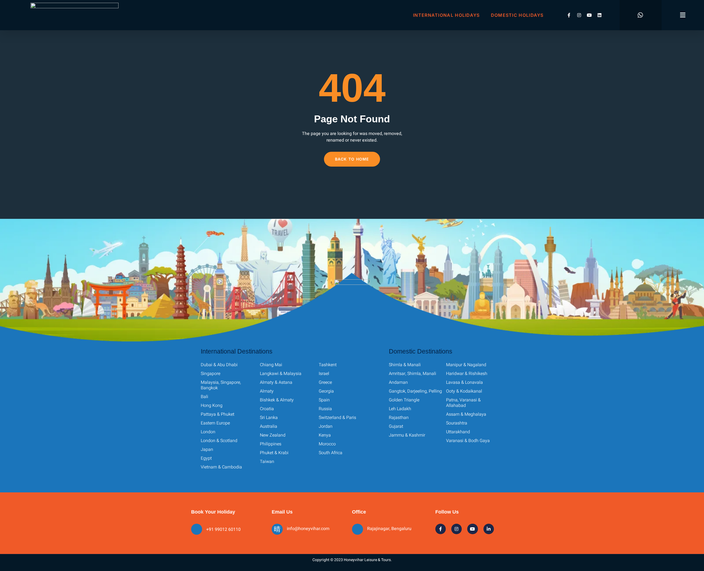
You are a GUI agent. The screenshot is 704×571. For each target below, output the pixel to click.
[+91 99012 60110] (196, 529)
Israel (324, 373)
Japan (207, 449)
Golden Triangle (404, 400)
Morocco (327, 444)
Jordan (325, 426)
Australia (268, 426)
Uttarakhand (458, 432)
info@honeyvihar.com (308, 528)
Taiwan (267, 461)
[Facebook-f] (569, 15)
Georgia (326, 391)
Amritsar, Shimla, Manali (412, 373)
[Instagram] (579, 15)
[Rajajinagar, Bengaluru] (357, 529)
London (208, 432)
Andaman (398, 382)
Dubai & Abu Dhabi (219, 365)
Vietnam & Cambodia (221, 467)
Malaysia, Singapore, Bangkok (221, 385)
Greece (325, 382)
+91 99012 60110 (223, 529)
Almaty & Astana (276, 382)
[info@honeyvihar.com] (277, 529)
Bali (204, 396)
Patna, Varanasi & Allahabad (463, 403)
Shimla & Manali (405, 365)
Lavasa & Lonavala (464, 382)
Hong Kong (211, 405)
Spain (324, 400)
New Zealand (272, 435)
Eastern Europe (215, 423)
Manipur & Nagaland (466, 365)
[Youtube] (589, 15)
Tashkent (328, 365)
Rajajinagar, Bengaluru (389, 528)
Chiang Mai (271, 365)
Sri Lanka (269, 417)
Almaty (267, 391)
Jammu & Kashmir (407, 435)
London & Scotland (219, 440)
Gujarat (396, 426)
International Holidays (446, 15)
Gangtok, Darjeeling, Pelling (415, 391)
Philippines (270, 444)
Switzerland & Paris (337, 417)
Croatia (267, 409)
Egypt (206, 458)
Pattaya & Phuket (217, 414)
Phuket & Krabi (274, 452)
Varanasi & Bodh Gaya (468, 440)
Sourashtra (456, 423)
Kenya (325, 435)
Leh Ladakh (400, 409)
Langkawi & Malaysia (280, 373)
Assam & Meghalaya (466, 414)
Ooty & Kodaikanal (464, 391)
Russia (325, 409)
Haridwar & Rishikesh (466, 373)
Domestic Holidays (517, 15)
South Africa (330, 452)
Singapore (210, 373)
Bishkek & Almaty (277, 400)
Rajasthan (399, 417)
